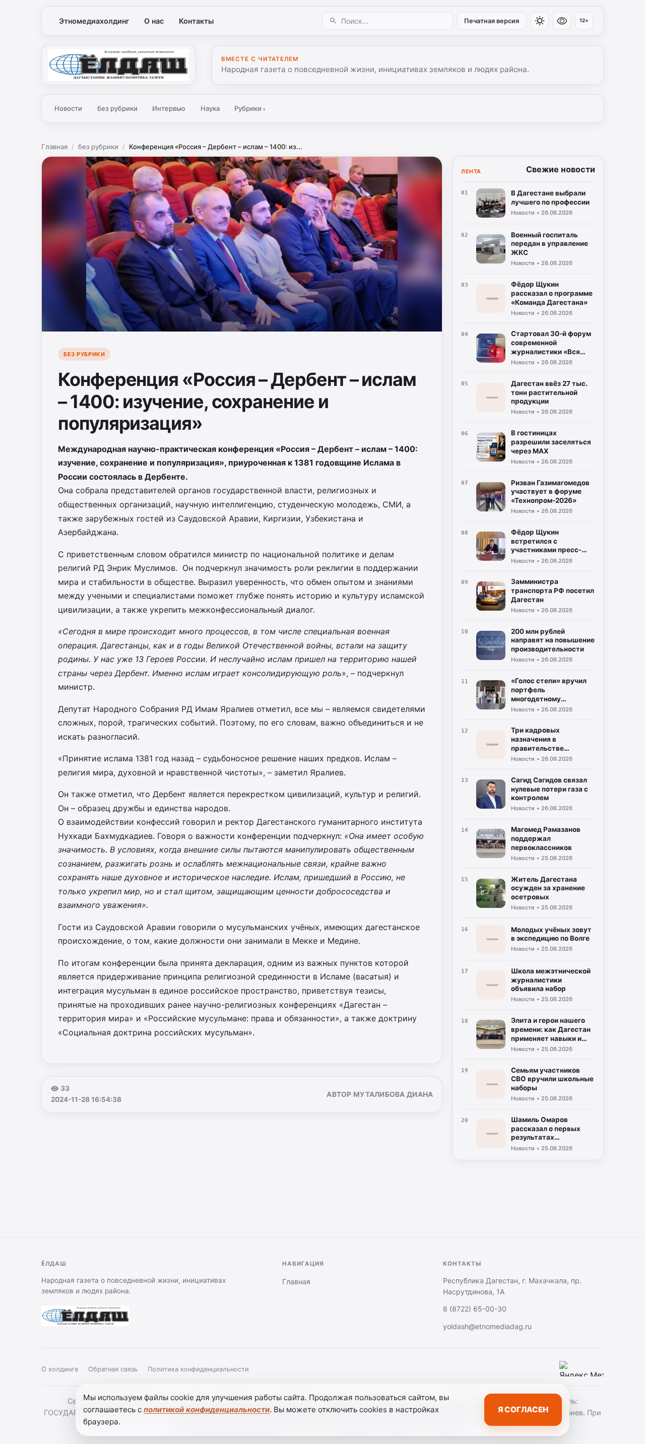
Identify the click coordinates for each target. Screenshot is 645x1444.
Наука (210, 108)
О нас (154, 21)
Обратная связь (113, 1369)
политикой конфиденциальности (207, 1409)
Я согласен (523, 1409)
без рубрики (117, 108)
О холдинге (59, 1369)
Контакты (196, 21)
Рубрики (250, 108)
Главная (54, 147)
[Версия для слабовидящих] (562, 21)
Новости (68, 108)
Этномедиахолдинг (94, 21)
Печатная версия (491, 21)
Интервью (168, 108)
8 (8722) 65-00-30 (474, 1308)
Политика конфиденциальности (198, 1369)
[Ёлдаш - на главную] (118, 65)
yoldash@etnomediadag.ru (487, 1326)
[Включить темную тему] (540, 21)
